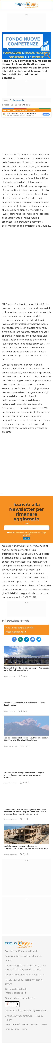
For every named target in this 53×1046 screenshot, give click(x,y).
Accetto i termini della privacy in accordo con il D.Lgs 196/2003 (27, 534)
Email (26, 523)
